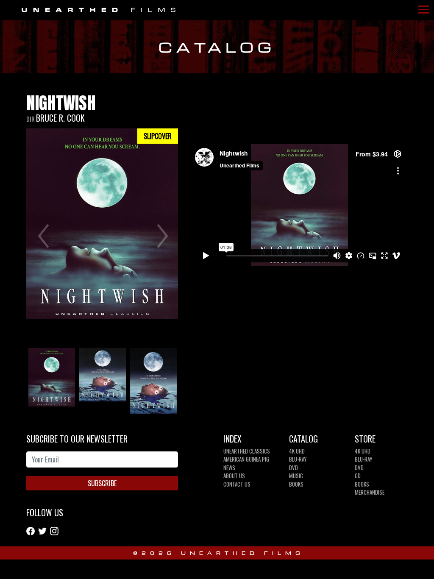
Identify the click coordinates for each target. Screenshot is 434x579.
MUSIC (296, 475)
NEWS (229, 467)
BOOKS (296, 484)
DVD (293, 467)
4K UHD (297, 451)
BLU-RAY (298, 459)
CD (358, 475)
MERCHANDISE (369, 492)
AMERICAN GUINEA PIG (246, 459)
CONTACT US (236, 484)
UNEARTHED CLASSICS (246, 451)
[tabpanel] (51, 379)
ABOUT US (234, 475)
